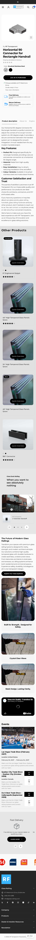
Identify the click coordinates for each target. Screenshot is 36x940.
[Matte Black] (10, 70)
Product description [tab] (9, 121)
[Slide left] (9, 527)
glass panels (14, 200)
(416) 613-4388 (9, 896)
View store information (12, 90)
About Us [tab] (23, 121)
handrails (4, 202)
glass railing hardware (17, 202)
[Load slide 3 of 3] (21, 527)
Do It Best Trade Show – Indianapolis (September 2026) (12, 795)
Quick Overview (18, 263)
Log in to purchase (18, 78)
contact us (16, 207)
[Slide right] (27, 527)
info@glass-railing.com (12, 899)
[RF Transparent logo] (6, 883)
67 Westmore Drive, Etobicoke (14, 892)
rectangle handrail (25, 133)
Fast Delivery (16, 820)
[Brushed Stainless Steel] (5, 70)
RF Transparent (10, 46)
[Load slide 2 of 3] (18, 527)
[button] (4, 7)
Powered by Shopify (25, 937)
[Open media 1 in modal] (18, 28)
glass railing (23, 200)
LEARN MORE (15, 839)
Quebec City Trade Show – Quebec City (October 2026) (12, 774)
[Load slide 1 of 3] (14, 527)
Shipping (5, 60)
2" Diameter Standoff (19, 518)
